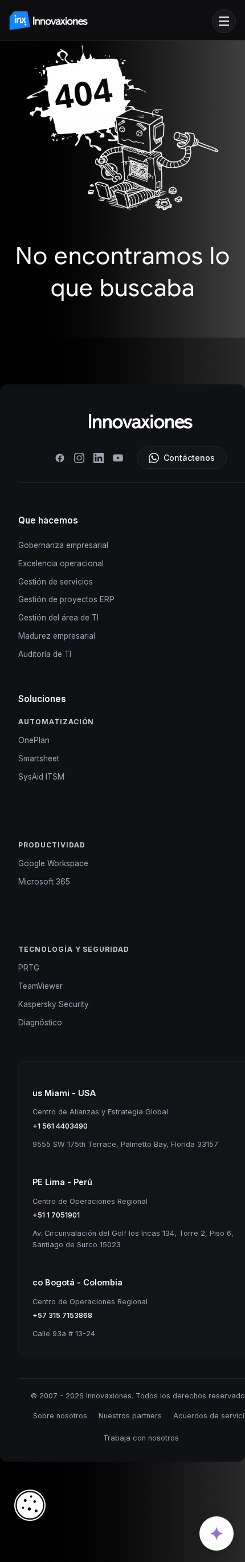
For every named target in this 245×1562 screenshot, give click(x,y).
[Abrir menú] (224, 21)
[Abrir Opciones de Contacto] (216, 1533)
